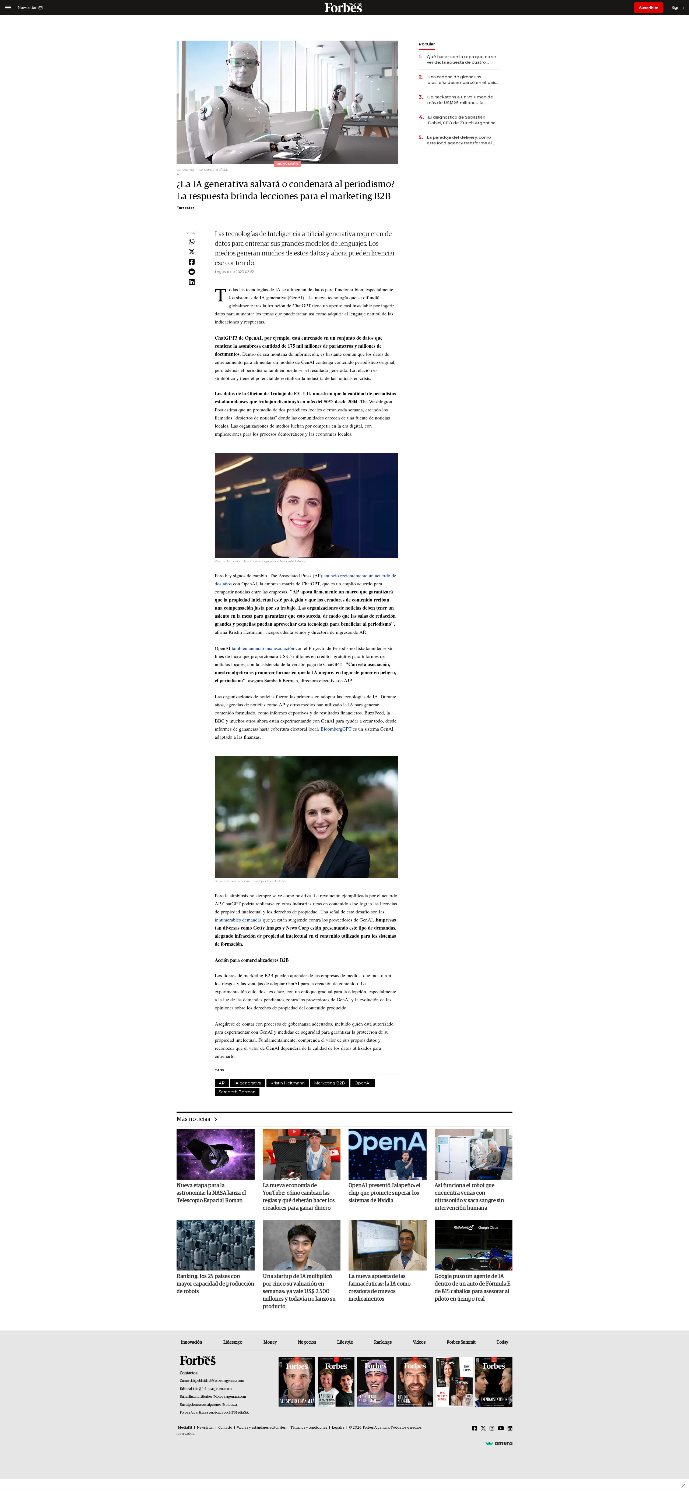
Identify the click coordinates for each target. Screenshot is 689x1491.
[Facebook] (192, 262)
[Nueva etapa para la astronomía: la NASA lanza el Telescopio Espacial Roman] (216, 1154)
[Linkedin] (192, 282)
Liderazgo (232, 1342)
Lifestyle (345, 1342)
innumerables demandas (238, 919)
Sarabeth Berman (237, 1091)
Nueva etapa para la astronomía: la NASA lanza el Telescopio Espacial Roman (211, 1193)
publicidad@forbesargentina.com (219, 1381)
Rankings (383, 1342)
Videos (419, 1342)
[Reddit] (192, 272)
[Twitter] (192, 252)
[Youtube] (501, 1429)
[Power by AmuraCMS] (499, 1443)
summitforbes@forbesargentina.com (219, 1397)
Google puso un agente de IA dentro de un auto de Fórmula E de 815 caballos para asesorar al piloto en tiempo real (473, 1288)
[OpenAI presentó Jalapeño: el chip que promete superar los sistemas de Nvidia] (388, 1154)
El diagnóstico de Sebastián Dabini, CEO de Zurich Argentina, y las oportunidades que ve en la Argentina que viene (464, 120)
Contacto (225, 1427)
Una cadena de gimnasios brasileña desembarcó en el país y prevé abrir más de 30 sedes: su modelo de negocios (463, 79)
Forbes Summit (461, 1342)
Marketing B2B (329, 1083)
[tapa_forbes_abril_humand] (336, 1382)
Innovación (191, 1342)
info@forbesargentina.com (212, 1389)
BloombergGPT (336, 728)
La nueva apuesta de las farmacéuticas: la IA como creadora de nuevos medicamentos (379, 1288)
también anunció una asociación (263, 648)
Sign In (678, 7)
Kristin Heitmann (287, 1083)
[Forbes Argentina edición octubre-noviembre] (454, 1382)
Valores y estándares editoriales (261, 1427)
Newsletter (205, 1427)
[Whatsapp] (192, 242)
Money (270, 1342)
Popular (427, 44)
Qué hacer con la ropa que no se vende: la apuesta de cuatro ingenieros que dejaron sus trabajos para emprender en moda (461, 59)
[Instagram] (492, 1429)
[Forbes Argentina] (344, 7)
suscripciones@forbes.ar (219, 1405)
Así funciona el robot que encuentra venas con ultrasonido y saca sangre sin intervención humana (469, 1197)
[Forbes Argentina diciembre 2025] (414, 1382)
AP (222, 1083)
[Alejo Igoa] (375, 1382)
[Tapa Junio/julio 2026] (297, 1382)
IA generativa (247, 1083)
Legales (338, 1427)
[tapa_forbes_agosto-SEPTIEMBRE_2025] (493, 1382)
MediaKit (185, 1427)
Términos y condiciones (308, 1427)
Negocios (307, 1342)
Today (502, 1342)
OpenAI (362, 1083)
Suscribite (648, 7)
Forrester (185, 208)
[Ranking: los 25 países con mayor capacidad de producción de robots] (216, 1245)
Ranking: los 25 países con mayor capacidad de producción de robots (215, 1284)
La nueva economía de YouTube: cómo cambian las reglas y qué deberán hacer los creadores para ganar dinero (299, 1197)
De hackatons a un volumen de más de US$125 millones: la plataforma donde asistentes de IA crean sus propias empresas (460, 99)
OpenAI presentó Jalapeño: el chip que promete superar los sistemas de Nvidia (384, 1193)
